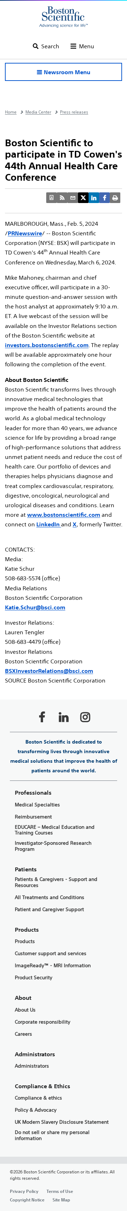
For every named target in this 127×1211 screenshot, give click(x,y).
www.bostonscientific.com (63, 514)
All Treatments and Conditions (49, 897)
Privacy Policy (24, 1191)
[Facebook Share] (104, 197)
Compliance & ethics (38, 1098)
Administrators (32, 1066)
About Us (25, 1010)
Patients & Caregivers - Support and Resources (56, 882)
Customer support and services (50, 953)
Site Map (61, 1199)
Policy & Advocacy (35, 1110)
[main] (63, 657)
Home (11, 112)
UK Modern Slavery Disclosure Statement (62, 1122)
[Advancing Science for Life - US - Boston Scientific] (63, 17)
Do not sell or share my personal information (52, 1135)
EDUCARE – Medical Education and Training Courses (55, 830)
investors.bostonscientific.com (47, 345)
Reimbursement (33, 817)
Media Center (38, 112)
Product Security (33, 978)
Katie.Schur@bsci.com (35, 607)
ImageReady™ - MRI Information (53, 966)
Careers (23, 1034)
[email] (72, 197)
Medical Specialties (37, 805)
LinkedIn (48, 524)
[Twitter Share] (83, 197)
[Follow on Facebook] (42, 717)
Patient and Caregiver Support (49, 909)
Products (25, 941)
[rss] (62, 197)
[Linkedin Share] (94, 197)
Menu (86, 46)
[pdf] (51, 197)
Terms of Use (60, 1191)
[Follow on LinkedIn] (63, 717)
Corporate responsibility (42, 1022)
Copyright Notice (27, 1199)
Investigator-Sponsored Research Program (53, 846)
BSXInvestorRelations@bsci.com (49, 670)
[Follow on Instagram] (85, 717)
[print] (115, 197)
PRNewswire (25, 233)
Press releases (74, 112)
